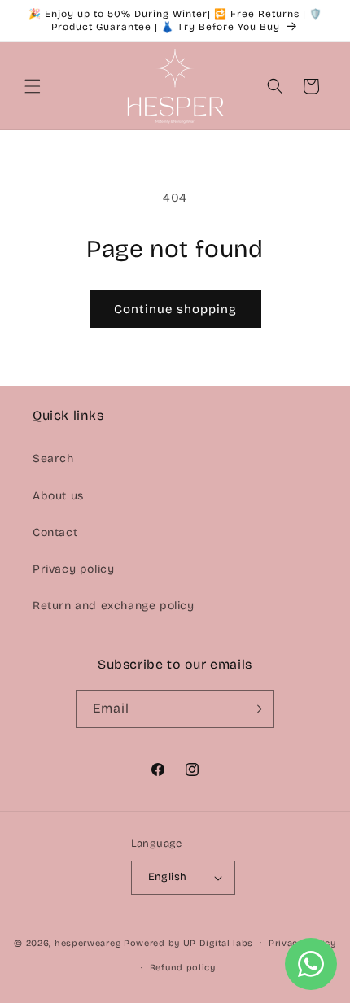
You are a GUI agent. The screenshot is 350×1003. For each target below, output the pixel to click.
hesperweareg (87, 942)
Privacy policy (73, 569)
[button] (32, 86)
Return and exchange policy (114, 606)
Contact (55, 532)
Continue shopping (175, 309)
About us (58, 496)
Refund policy (183, 967)
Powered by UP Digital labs (188, 942)
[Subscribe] (255, 709)
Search (53, 458)
